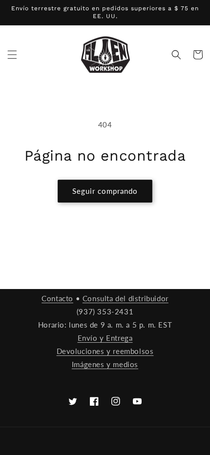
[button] (12, 54)
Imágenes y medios (105, 364)
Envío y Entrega (105, 337)
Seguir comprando (105, 190)
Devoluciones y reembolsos (105, 351)
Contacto (57, 298)
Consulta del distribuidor (125, 298)
